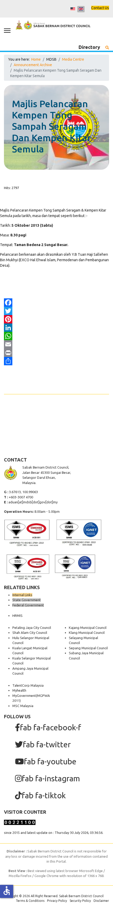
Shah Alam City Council (29, 632)
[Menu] (7, 30)
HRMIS (17, 615)
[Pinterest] (56, 319)
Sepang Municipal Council (88, 648)
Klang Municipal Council (87, 632)
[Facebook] (56, 302)
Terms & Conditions (30, 900)
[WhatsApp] (56, 336)
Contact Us (100, 8)
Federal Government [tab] (28, 605)
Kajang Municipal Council (87, 627)
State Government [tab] (26, 600)
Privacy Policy (57, 900)
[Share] (56, 361)
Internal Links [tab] (22, 595)
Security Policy (80, 900)
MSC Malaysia (22, 706)
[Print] (56, 353)
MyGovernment (24, 695)
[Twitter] (56, 311)
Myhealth (19, 690)
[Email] (56, 344)
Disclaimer (101, 900)
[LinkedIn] (56, 327)
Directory (89, 47)
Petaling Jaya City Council (31, 627)
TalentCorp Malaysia (28, 685)
